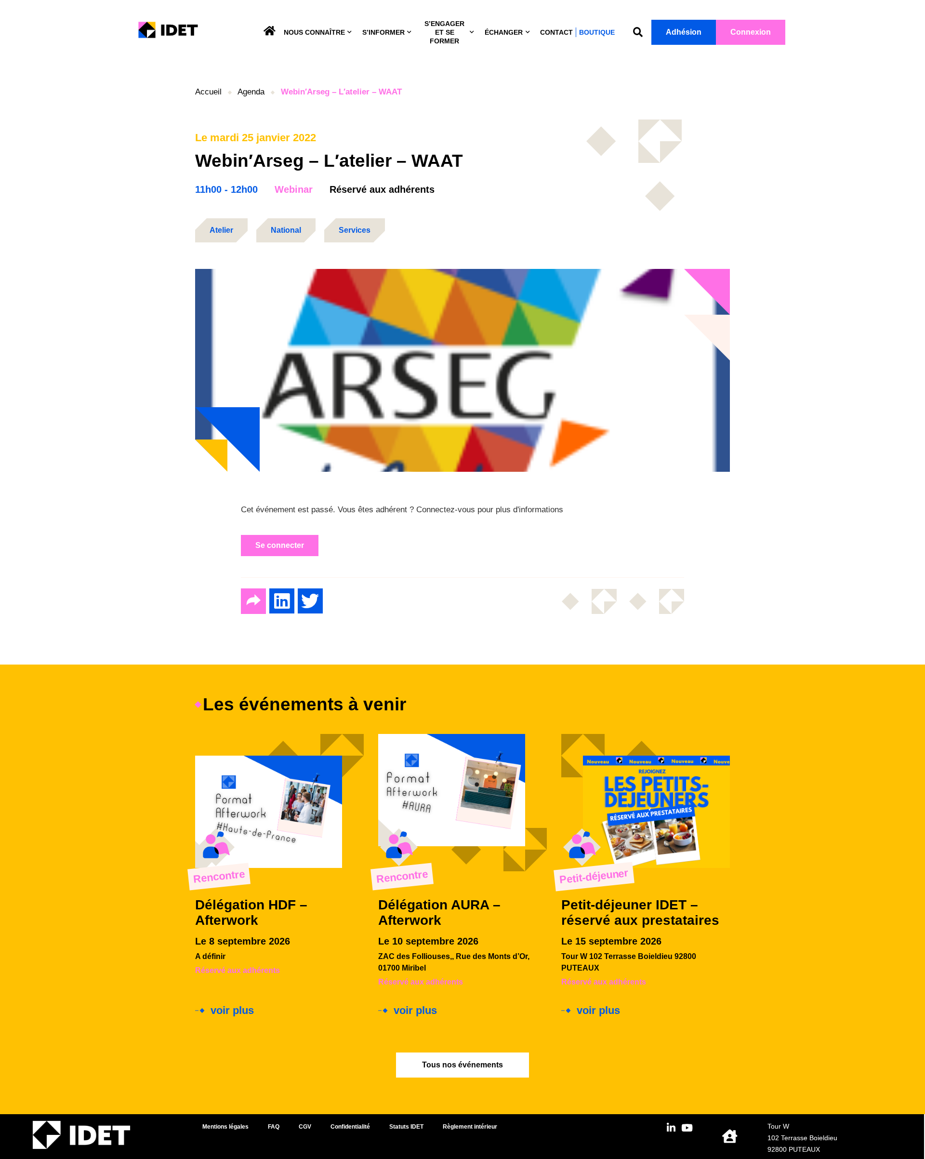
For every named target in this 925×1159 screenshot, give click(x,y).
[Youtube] (687, 1128)
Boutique (597, 32)
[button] (637, 32)
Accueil (208, 91)
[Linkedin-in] (671, 1128)
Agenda (251, 91)
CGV (305, 1126)
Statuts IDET (406, 1126)
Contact (556, 32)
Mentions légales (225, 1126)
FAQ (273, 1126)
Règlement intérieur (470, 1126)
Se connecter (279, 545)
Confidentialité (350, 1126)
